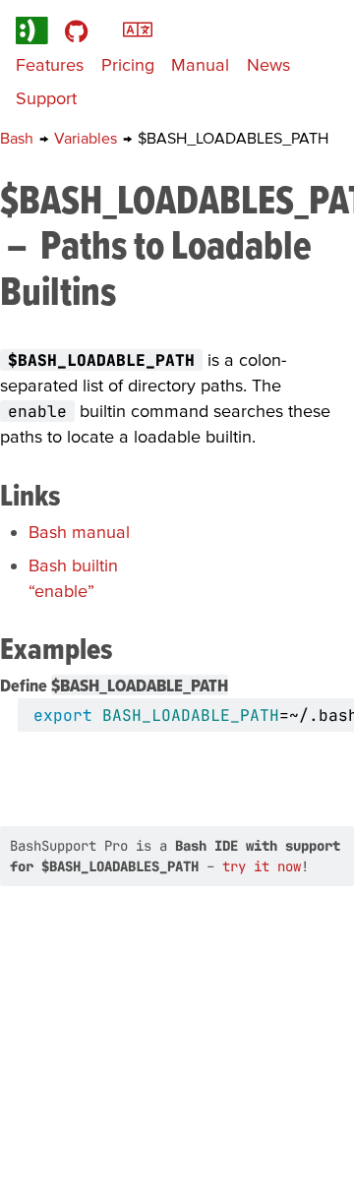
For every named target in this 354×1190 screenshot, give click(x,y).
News (268, 64)
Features (50, 64)
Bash (18, 138)
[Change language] (137, 28)
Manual (200, 64)
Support (46, 98)
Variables (87, 138)
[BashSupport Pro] (32, 30)
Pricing (127, 64)
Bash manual (79, 531)
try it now (261, 866)
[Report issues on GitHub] (76, 30)
